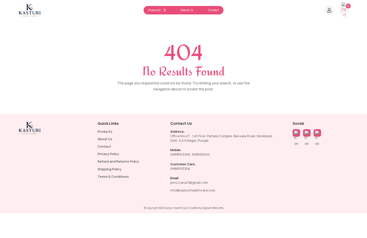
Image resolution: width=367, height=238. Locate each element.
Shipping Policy (109, 169)
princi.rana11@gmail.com (189, 182)
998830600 (201, 154)
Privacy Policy (108, 154)
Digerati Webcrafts (212, 208)
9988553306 (180, 154)
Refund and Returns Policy (118, 161)
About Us (187, 10)
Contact (213, 10)
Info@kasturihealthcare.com (192, 190)
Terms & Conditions (113, 176)
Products (154, 10)
